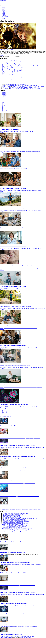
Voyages (3, 14)
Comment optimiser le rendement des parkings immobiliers (12, 69)
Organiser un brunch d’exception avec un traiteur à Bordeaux (13, 61)
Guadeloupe (4, 87)
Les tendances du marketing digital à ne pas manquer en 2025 (11, 480)
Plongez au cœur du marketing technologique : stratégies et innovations (13, 435)
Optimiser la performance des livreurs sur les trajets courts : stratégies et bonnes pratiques (17, 572)
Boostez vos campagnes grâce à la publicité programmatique (11, 425)
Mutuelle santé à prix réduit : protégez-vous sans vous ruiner (11, 325)
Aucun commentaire (20, 131)
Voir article (2, 132)
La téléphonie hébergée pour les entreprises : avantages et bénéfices (12, 552)
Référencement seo (5, 88)
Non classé (4, 105)
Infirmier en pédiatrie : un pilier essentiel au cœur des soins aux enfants (14, 72)
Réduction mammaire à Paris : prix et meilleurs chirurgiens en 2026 (13, 246)
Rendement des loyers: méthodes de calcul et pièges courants (13, 79)
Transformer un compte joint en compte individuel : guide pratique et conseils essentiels (17, 75)
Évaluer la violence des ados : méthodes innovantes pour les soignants (13, 286)
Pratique (3, 8)
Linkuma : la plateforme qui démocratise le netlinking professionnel (13, 467)
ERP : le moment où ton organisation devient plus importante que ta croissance (15, 562)
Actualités (4, 92)
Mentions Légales (5, 411)
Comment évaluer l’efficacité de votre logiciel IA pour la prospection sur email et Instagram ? (17, 445)
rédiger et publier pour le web (25, 637)
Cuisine (3, 97)
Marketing (4, 15)
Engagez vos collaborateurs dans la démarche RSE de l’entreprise (12, 493)
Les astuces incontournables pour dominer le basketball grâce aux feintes (15, 70)
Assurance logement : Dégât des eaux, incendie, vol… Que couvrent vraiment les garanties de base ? (20, 65)
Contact (3, 18)
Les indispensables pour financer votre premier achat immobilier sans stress (15, 68)
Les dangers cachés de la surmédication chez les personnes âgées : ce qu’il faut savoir (16, 265)
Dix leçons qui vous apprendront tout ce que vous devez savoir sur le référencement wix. (21, 85)
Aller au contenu (3, 0)
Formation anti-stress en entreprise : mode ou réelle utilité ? (11, 634)
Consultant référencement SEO (5, 416)
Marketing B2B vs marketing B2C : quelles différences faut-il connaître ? (14, 506)
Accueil (3, 7)
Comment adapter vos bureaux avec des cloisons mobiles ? (11, 582)
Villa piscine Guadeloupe (6, 86)
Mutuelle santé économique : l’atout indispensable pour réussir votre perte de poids (15, 306)
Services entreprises (5, 16)
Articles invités (5, 412)
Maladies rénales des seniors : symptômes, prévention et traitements (13, 345)
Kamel (12, 49)
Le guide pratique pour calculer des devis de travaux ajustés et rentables (14, 67)
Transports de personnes (6, 110)
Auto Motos (4, 11)
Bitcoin (3, 85)
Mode (3, 17)
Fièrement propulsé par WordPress (6, 637)
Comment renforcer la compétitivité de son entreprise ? (12, 74)
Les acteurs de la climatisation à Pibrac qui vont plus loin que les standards (15, 60)
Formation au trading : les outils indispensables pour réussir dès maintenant (15, 76)
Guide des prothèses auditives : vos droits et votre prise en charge (13, 66)
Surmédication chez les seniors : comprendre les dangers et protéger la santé (14, 384)
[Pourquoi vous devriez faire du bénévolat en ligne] (18, 48)
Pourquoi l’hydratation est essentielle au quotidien (11, 63)
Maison (3, 12)
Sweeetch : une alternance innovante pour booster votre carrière (12, 613)
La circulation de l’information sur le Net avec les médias (16, 84)
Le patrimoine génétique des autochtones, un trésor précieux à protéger (14, 77)
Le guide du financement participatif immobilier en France (12, 78)
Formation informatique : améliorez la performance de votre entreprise (13, 603)
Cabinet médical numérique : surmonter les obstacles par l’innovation (13, 227)
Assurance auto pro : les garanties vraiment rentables (11, 64)
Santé (3, 9)
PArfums (3, 106)
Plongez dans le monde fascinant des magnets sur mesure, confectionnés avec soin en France (17, 456)
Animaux (4, 93)
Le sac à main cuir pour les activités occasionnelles (11, 62)
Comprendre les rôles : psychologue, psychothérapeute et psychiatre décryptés (15, 365)
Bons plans (4, 95)
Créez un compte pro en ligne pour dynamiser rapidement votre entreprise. (15, 73)
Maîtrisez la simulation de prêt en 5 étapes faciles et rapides (12, 71)
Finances (3, 10)
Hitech (3, 13)
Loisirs (3, 101)
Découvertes (4, 98)
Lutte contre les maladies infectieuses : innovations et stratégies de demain (14, 404)
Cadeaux (3, 96)
